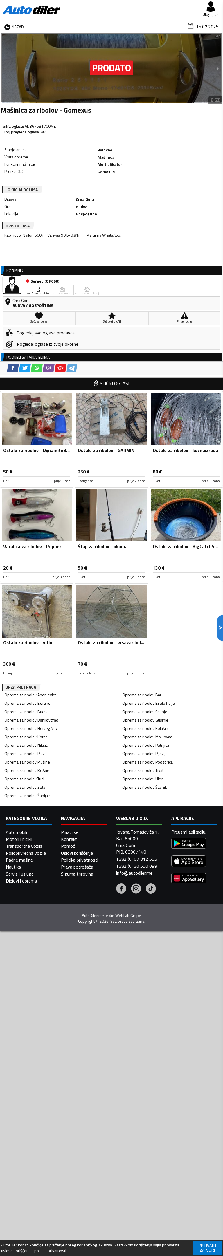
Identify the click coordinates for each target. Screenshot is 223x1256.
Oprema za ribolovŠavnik (144, 787)
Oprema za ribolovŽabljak (27, 795)
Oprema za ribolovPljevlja (145, 753)
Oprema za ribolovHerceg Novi (31, 728)
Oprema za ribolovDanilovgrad (31, 720)
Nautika (13, 866)
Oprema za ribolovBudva (26, 711)
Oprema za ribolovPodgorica (147, 762)
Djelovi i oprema (21, 880)
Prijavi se (69, 832)
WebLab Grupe (128, 915)
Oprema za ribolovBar (141, 695)
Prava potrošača (77, 866)
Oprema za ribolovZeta (24, 787)
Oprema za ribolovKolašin (145, 728)
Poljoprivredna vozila (26, 852)
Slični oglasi (114, 383)
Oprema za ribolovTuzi (24, 779)
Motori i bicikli (19, 839)
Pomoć (68, 846)
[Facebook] (121, 889)
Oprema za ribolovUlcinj (143, 779)
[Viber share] (48, 368)
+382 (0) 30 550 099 (136, 866)
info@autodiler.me (134, 872)
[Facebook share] (13, 368)
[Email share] (60, 368)
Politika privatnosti (79, 859)
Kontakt (69, 839)
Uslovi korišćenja (77, 852)
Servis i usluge (20, 873)
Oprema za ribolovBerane (27, 703)
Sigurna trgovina (77, 873)
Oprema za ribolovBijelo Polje (148, 703)
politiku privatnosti (50, 1251)
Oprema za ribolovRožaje (26, 770)
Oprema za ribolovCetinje (144, 711)
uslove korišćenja (16, 1251)
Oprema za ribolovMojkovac (147, 737)
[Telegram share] (72, 368)
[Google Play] (188, 844)
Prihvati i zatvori (207, 1247)
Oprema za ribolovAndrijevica (30, 695)
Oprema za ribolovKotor (25, 737)
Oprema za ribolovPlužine (27, 762)
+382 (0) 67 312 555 (136, 859)
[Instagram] (136, 889)
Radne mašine (19, 859)
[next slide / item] (218, 68)
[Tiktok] (151, 889)
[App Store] (188, 862)
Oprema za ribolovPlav (24, 753)
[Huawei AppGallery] (188, 879)
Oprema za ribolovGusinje (145, 720)
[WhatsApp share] (37, 368)
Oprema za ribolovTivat (142, 770)
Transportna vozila (24, 846)
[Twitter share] (25, 368)
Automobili (16, 832)
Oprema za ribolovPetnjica (145, 745)
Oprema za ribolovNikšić (26, 745)
